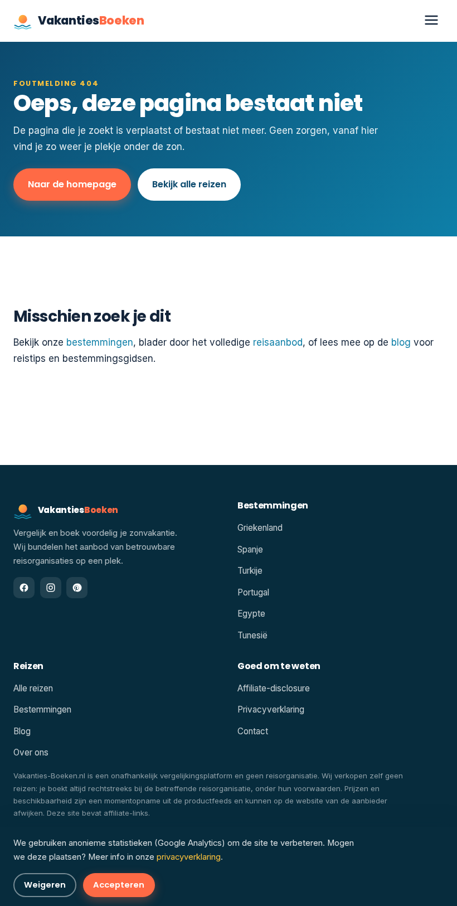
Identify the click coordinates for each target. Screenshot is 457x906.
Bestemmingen (42, 709)
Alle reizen (33, 688)
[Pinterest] (76, 587)
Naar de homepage (72, 184)
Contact (252, 731)
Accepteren (118, 884)
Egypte (251, 613)
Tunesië (252, 635)
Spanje (250, 549)
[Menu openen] (431, 21)
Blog (22, 731)
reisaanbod (278, 342)
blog (401, 342)
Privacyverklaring (270, 709)
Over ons (30, 752)
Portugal (253, 592)
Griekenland (260, 527)
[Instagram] (50, 587)
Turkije (249, 570)
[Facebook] (24, 587)
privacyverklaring (189, 857)
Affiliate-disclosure (273, 688)
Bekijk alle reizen (189, 184)
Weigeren (45, 884)
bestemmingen (99, 342)
